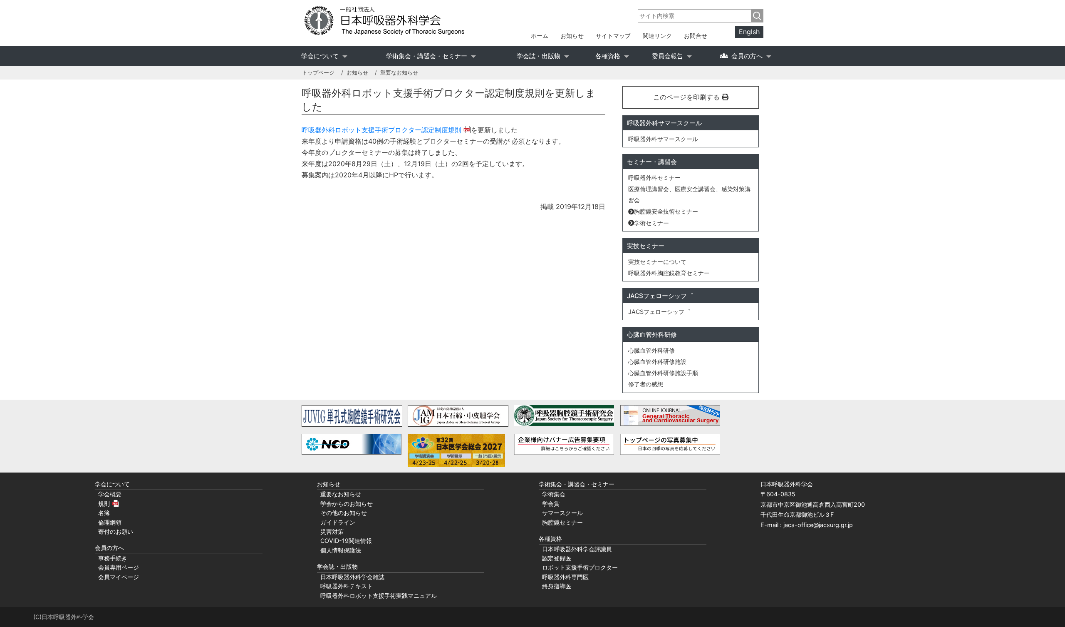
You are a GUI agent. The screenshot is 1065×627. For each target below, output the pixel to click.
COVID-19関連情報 (346, 540)
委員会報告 (667, 56)
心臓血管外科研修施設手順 (663, 372)
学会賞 (551, 503)
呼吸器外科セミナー (654, 177)
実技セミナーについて (657, 261)
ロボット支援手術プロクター (580, 567)
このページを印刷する (687, 97)
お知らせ (572, 35)
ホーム (539, 35)
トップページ (318, 73)
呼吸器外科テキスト (346, 586)
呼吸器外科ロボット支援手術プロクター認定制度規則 (381, 130)
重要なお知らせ (340, 494)
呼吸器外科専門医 (565, 576)
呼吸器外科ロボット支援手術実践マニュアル (378, 595)
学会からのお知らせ (346, 503)
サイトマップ (613, 35)
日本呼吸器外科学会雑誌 (352, 576)
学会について (320, 56)
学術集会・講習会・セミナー (426, 56)
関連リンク (657, 35)
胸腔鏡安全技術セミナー (666, 211)
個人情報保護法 (340, 550)
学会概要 (109, 494)
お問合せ (695, 35)
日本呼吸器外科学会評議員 (577, 548)
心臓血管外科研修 (651, 350)
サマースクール (562, 512)
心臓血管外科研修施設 (657, 361)
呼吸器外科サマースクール (663, 138)
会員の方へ (747, 56)
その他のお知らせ (343, 512)
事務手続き (112, 558)
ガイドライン (337, 522)
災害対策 (332, 531)
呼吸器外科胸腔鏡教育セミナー (669, 272)
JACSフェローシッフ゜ (659, 311)
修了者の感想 (645, 384)
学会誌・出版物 (538, 56)
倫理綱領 (109, 522)
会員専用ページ (118, 567)
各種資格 (607, 56)
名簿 (104, 512)
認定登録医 (556, 558)
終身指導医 (556, 586)
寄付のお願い (115, 531)
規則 (104, 503)
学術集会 (553, 494)
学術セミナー (651, 222)
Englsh (749, 32)
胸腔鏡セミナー (562, 522)
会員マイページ (118, 576)
